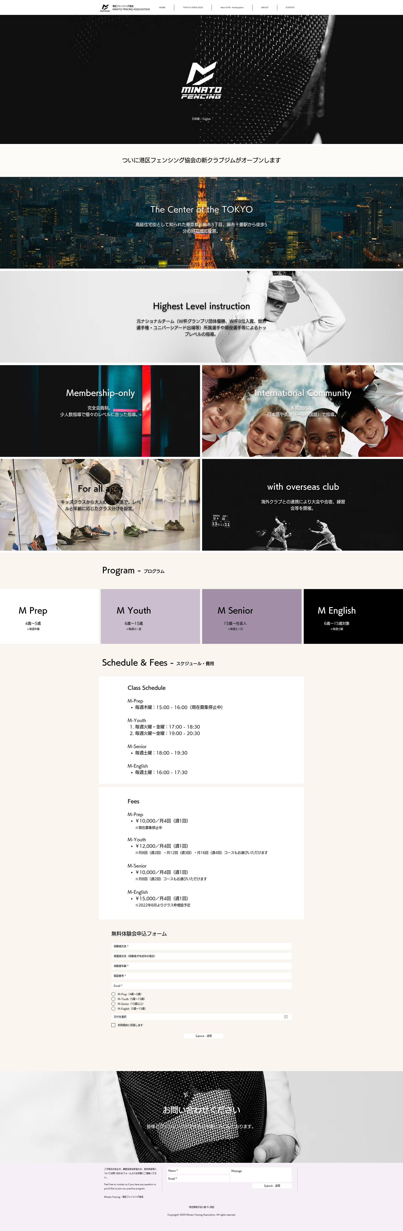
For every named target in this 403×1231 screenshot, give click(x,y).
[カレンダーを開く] (286, 1016)
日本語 (196, 119)
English (207, 119)
